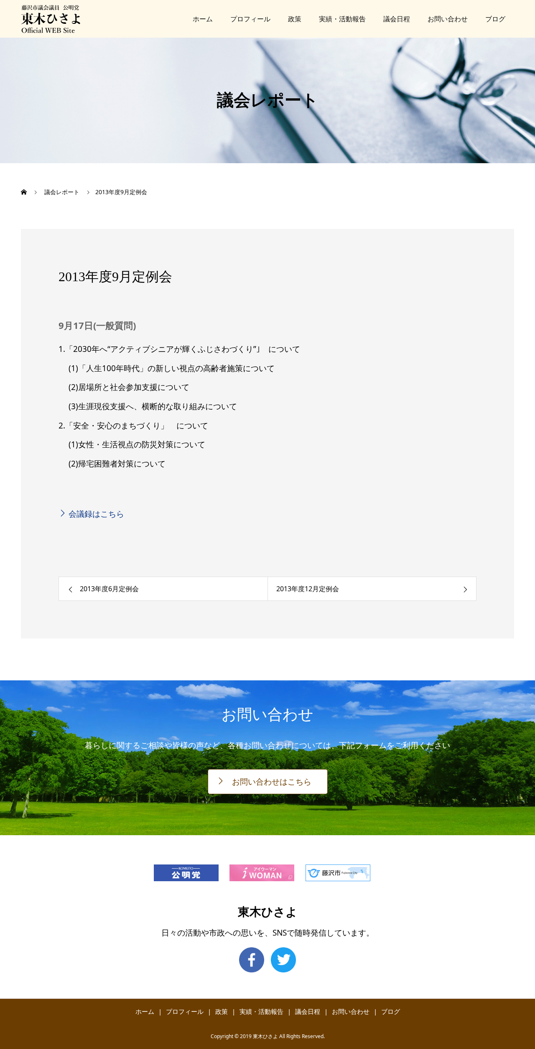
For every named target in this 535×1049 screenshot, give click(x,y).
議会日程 (396, 18)
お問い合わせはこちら (271, 781)
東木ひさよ (268, 911)
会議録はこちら (96, 513)
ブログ (495, 18)
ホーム (203, 18)
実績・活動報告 (342, 18)
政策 (294, 18)
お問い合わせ (448, 18)
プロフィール (250, 18)
